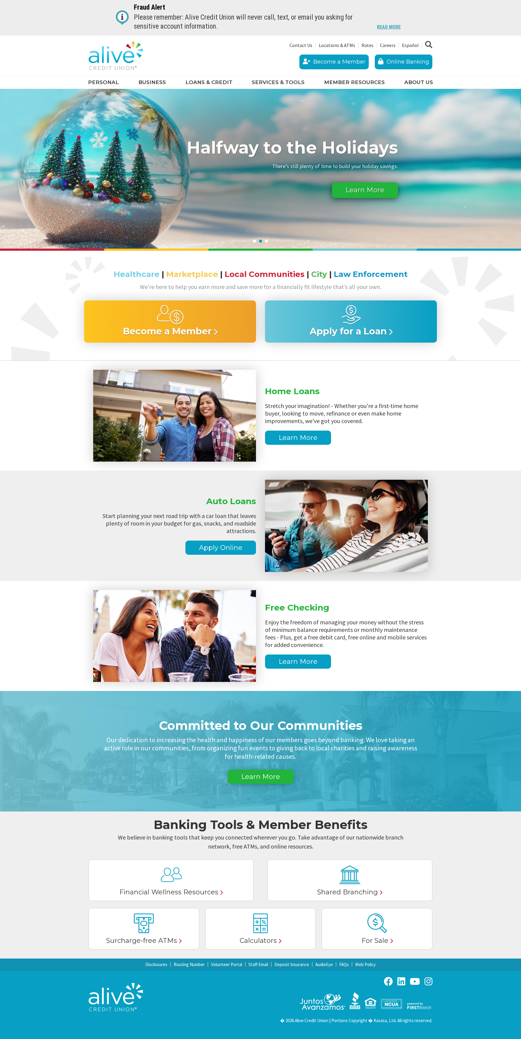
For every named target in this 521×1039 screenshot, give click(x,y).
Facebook (388, 981)
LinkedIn (401, 981)
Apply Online (220, 548)
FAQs (344, 964)
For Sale (375, 941)
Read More (389, 27)
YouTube (415, 981)
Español (410, 45)
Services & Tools (278, 82)
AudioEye (324, 964)
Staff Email (258, 964)
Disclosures (156, 964)
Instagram (428, 981)
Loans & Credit (208, 82)
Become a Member (338, 61)
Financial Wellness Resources (168, 892)
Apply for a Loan (348, 331)
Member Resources (354, 82)
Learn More (365, 190)
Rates (368, 45)
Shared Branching (347, 892)
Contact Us (300, 45)
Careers (388, 45)
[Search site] (428, 44)
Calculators (258, 941)
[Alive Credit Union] (116, 55)
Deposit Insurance (291, 964)
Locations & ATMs (337, 45)
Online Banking (407, 61)
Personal (103, 82)
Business (152, 82)
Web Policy (365, 964)
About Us (418, 82)
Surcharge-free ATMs (141, 941)
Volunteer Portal (226, 964)
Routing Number (189, 964)
